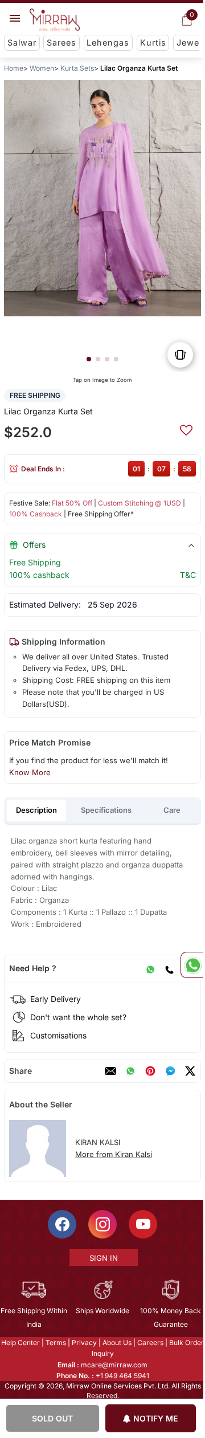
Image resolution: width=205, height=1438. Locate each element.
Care (172, 809)
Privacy (83, 1342)
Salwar (21, 42)
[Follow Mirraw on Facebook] (61, 1224)
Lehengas (108, 42)
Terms (55, 1342)
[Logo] (55, 20)
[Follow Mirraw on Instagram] (102, 1224)
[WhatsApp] (150, 968)
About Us (116, 1342)
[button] (89, 359)
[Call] (169, 968)
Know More (30, 772)
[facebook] (170, 1071)
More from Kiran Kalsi (113, 1154)
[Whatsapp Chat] (192, 965)
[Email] (110, 1071)
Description (36, 809)
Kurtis (153, 42)
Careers (150, 1342)
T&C (188, 575)
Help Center (20, 1342)
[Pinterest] (150, 1071)
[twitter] (190, 1071)
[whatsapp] (130, 1071)
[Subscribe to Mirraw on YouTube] (142, 1224)
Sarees (61, 42)
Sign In (103, 1257)
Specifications (106, 809)
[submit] (186, 428)
